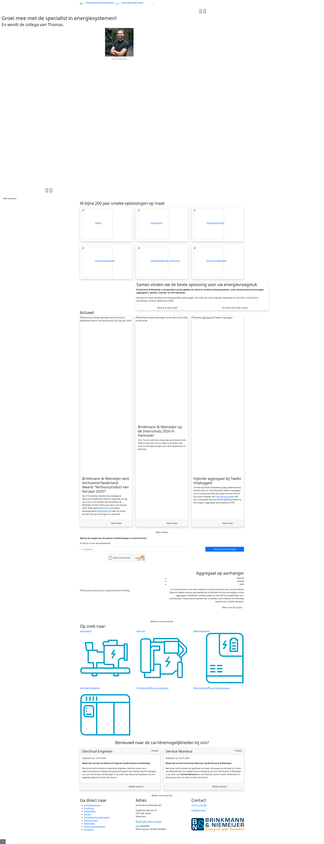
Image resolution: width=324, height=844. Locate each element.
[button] (146, 3)
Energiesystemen (94, 2)
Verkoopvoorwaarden (94, 826)
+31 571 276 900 (199, 805)
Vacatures (89, 829)
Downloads (89, 823)
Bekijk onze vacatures (162, 795)
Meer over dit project (232, 607)
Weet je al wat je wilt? (167, 307)
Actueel (132, 2)
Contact (139, 2)
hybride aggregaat (225, 496)
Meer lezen (116, 523)
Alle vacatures (9, 198)
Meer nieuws (162, 532)
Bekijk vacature (136, 786)
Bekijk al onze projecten (162, 621)
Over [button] (117, 3)
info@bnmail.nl (198, 810)
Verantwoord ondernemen (97, 817)
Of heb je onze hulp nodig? (235, 307)
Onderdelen (90, 811)
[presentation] (200, 11)
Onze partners (91, 820)
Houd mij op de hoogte (225, 549)
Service (125, 2)
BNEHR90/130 (104, 511)
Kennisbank (108, 2)
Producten (89, 808)
